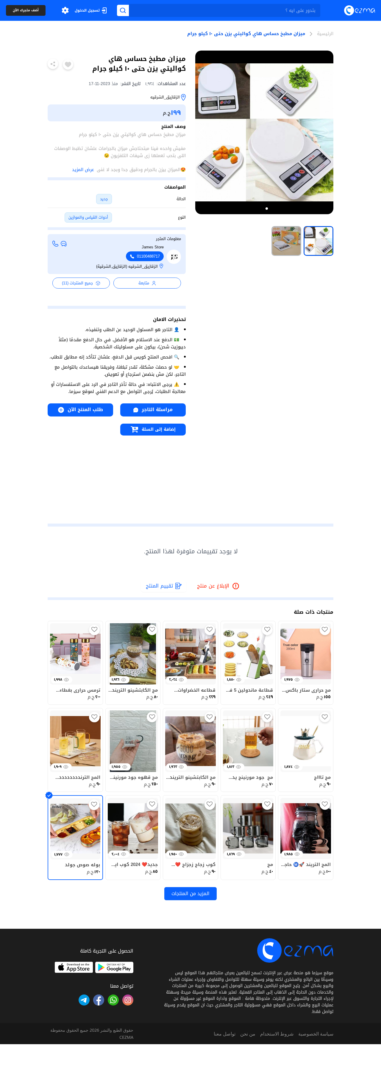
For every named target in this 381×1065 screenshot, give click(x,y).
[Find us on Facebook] (98, 1000)
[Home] (359, 10)
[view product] (318, 241)
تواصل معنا (224, 1033)
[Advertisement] (117, 477)
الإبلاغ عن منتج (218, 586)
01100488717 (148, 256)
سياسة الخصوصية (315, 1033)
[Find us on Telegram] (84, 1000)
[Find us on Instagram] (127, 1000)
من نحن (247, 1033)
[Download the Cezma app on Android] (114, 967)
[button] (65, 10)
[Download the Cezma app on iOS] (74, 967)
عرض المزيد (83, 169)
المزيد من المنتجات (190, 893)
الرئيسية (325, 33)
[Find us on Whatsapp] (113, 1000)
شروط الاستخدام (276, 1033)
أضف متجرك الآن (26, 10)
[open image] (264, 132)
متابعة (143, 283)
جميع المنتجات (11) (77, 283)
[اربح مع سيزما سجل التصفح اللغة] (65, 10)
